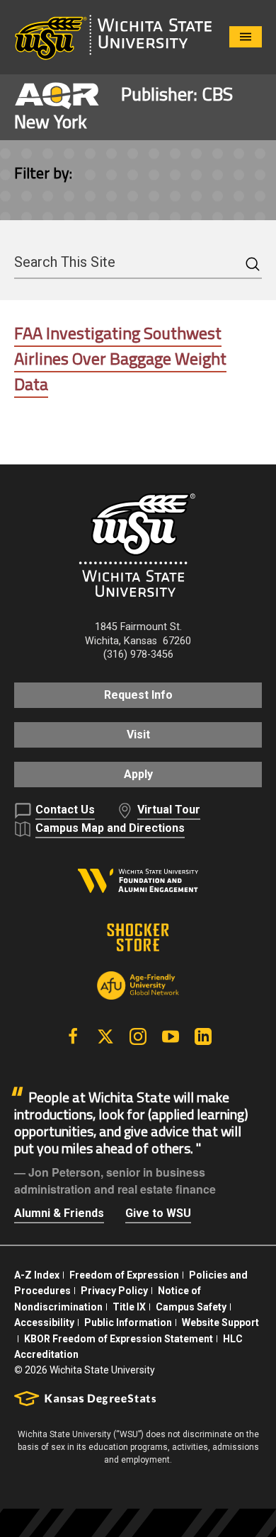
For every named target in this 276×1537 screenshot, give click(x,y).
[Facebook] (72, 1036)
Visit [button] (138, 734)
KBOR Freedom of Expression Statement (118, 1338)
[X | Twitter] (105, 1036)
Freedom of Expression (124, 1275)
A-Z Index (36, 1275)
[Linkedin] (203, 1036)
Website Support (220, 1322)
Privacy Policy (114, 1290)
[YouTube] (170, 1036)
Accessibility (44, 1322)
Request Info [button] (138, 695)
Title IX (129, 1307)
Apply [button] (138, 774)
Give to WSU (158, 1213)
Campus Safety (191, 1307)
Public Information (128, 1322)
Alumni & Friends (59, 1213)
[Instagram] (138, 1036)
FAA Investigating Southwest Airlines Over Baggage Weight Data (120, 358)
